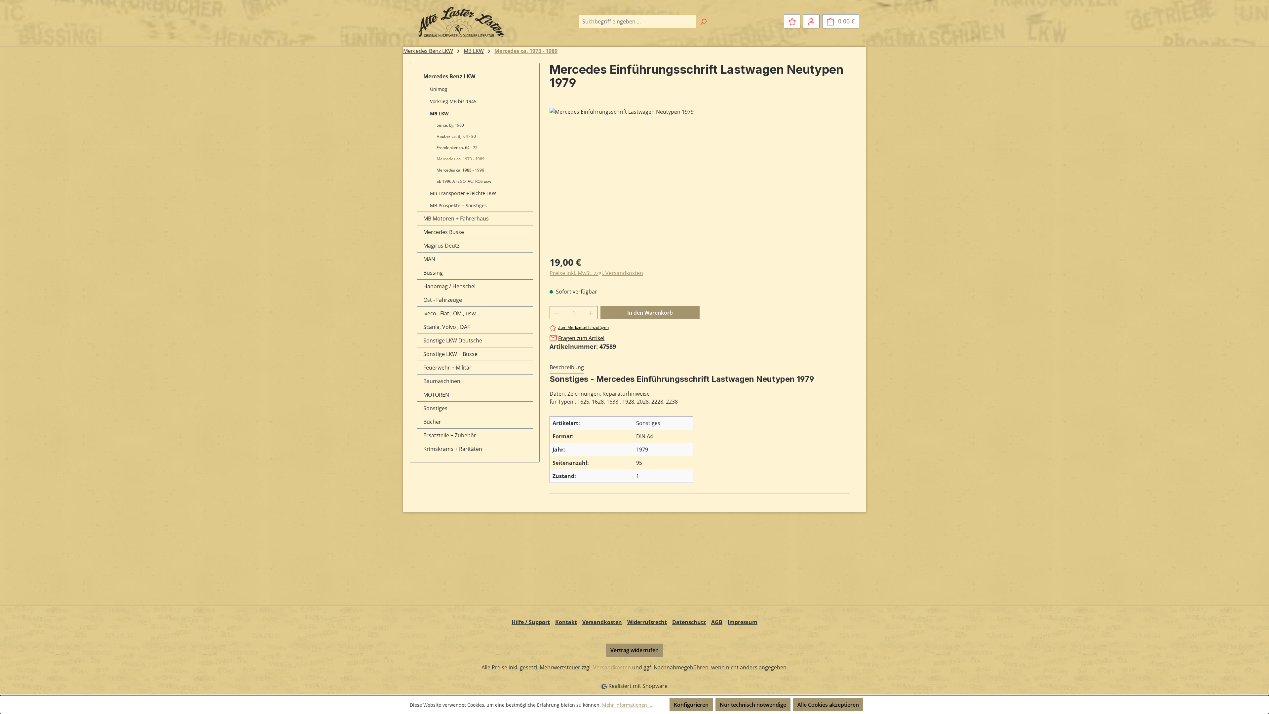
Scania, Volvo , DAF (446, 327)
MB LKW (439, 113)
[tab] (567, 368)
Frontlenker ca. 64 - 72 (457, 147)
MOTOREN (436, 394)
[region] (699, 179)
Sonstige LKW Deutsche (452, 340)
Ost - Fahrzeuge (442, 299)
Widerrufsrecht (647, 622)
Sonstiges (435, 408)
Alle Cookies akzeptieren (828, 704)
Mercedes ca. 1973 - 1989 (460, 159)
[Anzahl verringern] (556, 312)
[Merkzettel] (792, 21)
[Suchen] (703, 21)
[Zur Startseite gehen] (459, 20)
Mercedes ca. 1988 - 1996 (460, 170)
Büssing (433, 272)
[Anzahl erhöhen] (591, 312)
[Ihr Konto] (811, 21)
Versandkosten (602, 622)
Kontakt (566, 622)
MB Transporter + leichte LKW (463, 193)
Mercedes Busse (443, 232)
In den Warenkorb (650, 312)
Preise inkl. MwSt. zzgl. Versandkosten (596, 273)
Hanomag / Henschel (449, 286)
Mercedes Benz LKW (449, 76)
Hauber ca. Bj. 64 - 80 (456, 136)
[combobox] (637, 21)
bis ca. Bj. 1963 (450, 125)
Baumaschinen (441, 381)
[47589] (699, 179)
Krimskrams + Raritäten (452, 449)
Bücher (432, 421)
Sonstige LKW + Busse (450, 354)
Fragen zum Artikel (581, 338)
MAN (429, 259)
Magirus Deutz (441, 245)
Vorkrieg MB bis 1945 (453, 101)
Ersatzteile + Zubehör (449, 435)
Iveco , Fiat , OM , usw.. (450, 313)
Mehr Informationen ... (627, 705)
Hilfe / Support (531, 622)
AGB (716, 622)
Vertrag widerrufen (634, 650)
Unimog (438, 89)
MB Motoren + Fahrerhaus (456, 218)
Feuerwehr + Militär (447, 367)
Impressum (742, 622)
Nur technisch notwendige (753, 704)
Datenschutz (689, 622)
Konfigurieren (691, 704)
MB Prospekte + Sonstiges (458, 205)
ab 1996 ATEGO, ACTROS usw (464, 181)
